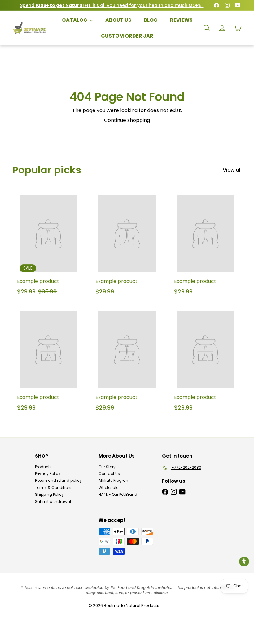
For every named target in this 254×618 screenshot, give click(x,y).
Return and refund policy (58, 480)
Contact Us (109, 473)
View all (232, 170)
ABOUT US (118, 20)
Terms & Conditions (53, 487)
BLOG (151, 20)
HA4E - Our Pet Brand (118, 494)
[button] (244, 561)
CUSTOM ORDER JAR (127, 35)
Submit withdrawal (53, 501)
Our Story (107, 466)
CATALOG (75, 20)
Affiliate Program (114, 480)
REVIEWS (181, 20)
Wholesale (108, 487)
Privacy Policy (47, 473)
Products (43, 466)
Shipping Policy (49, 494)
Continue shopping (127, 120)
